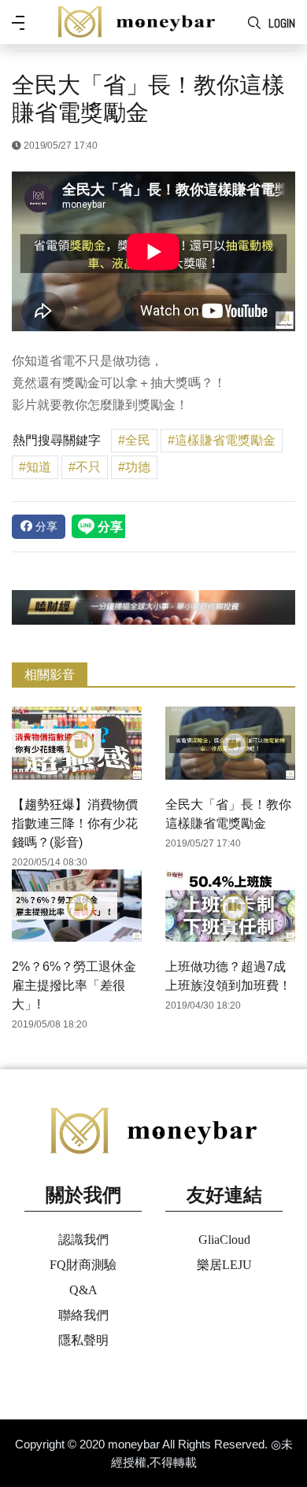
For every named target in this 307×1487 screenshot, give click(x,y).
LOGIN (281, 23)
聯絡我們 (83, 1315)
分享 (44, 526)
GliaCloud (224, 1239)
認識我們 (83, 1239)
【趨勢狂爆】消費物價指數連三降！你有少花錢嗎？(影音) (75, 823)
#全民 (134, 440)
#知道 (35, 467)
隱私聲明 (83, 1340)
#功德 (134, 467)
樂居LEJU (224, 1264)
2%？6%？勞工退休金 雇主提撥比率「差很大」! (74, 985)
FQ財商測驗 (83, 1264)
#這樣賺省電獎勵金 (222, 440)
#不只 (84, 467)
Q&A (83, 1290)
